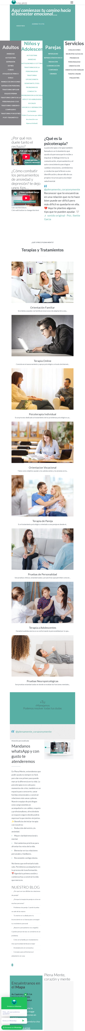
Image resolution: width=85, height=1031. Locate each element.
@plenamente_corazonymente (62, 189)
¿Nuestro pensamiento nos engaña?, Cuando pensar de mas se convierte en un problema (26, 932)
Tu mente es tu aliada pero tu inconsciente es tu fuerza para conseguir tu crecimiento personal (26, 919)
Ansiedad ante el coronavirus (24, 948)
